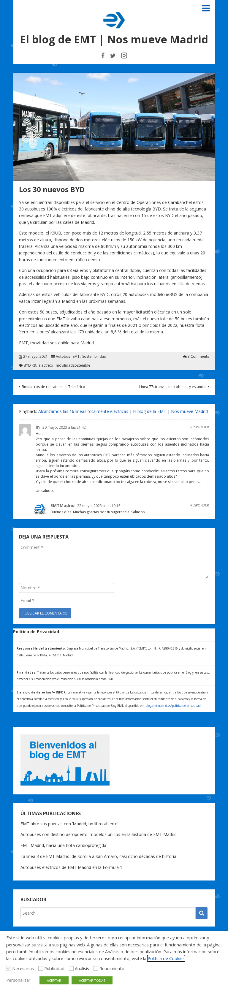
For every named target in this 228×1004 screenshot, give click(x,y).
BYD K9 (30, 365)
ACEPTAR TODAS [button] (92, 980)
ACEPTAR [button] (54, 980)
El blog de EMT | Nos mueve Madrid (114, 39)
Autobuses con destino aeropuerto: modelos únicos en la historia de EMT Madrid (98, 834)
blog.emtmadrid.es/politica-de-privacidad (173, 706)
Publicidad (54, 968)
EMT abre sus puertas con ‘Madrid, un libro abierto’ (69, 823)
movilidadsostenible (73, 365)
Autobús (63, 356)
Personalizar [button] (18, 980)
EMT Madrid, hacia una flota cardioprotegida (63, 845)
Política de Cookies (166, 958)
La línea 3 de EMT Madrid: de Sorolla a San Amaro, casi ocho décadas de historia (98, 856)
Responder (199, 427)
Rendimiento (111, 968)
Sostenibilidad (94, 356)
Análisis (82, 968)
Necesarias (23, 968)
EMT (76, 356)
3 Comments (198, 356)
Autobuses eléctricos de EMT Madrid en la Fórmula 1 (71, 867)
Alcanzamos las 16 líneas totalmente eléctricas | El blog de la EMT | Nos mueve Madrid (123, 411)
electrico (46, 365)
